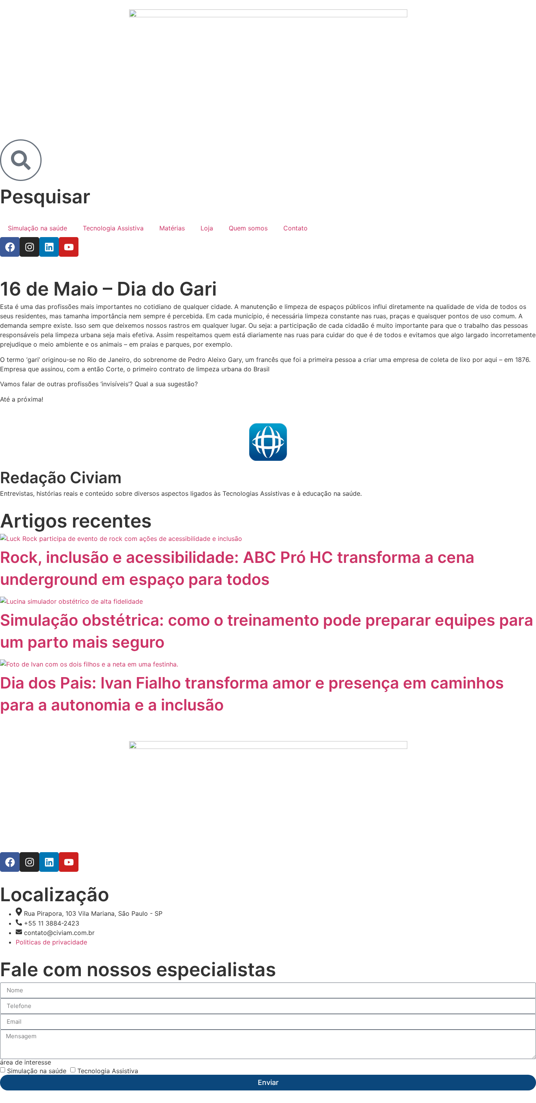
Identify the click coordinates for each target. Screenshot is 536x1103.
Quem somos (248, 228)
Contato (295, 228)
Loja (207, 228)
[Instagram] (29, 247)
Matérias (172, 228)
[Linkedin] (49, 247)
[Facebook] (10, 247)
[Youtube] (68, 247)
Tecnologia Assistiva (113, 228)
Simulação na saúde (37, 228)
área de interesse (25, 1062)
